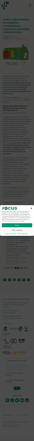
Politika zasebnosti (22, 233)
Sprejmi (17, 225)
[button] (31, 208)
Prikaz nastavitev (17, 230)
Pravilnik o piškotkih (10, 233)
